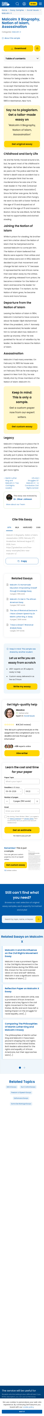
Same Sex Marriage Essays (21, 1104)
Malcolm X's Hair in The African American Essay (23, 600)
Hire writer (22, 753)
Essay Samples (17, 10)
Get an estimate (22, 830)
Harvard (27, 527)
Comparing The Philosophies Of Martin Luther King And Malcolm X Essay (21, 1026)
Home (4, 10)
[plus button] (37, 801)
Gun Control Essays (28, 1087)
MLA (17, 527)
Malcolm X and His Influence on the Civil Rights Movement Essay (21, 953)
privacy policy (29, 819)
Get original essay (22, 144)
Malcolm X (7, 13)
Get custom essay (22, 426)
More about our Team (15, 504)
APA (9, 527)
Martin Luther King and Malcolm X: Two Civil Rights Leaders (12, 483)
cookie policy (28, 1407)
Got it (22, 1412)
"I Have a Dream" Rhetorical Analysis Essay (21, 626)
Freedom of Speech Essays (21, 1093)
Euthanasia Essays (21, 1098)
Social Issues (33, 10)
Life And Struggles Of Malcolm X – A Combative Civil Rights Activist (31, 483)
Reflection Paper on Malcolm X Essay (22, 990)
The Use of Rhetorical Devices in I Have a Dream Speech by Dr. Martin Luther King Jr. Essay (23, 613)
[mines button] (7, 801)
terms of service (15, 819)
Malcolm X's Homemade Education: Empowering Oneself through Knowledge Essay (23, 588)
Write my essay (22, 686)
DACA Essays (11, 1087)
